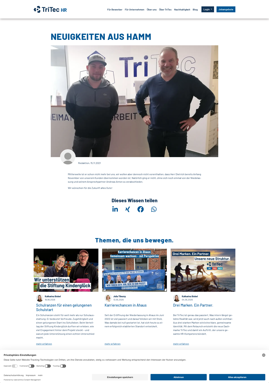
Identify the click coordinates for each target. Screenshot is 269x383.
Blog (195, 9)
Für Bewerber (114, 9)
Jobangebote (226, 9)
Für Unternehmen (134, 9)
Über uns (152, 9)
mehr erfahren (44, 343)
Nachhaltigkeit (182, 9)
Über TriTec (165, 9)
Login (206, 9)
